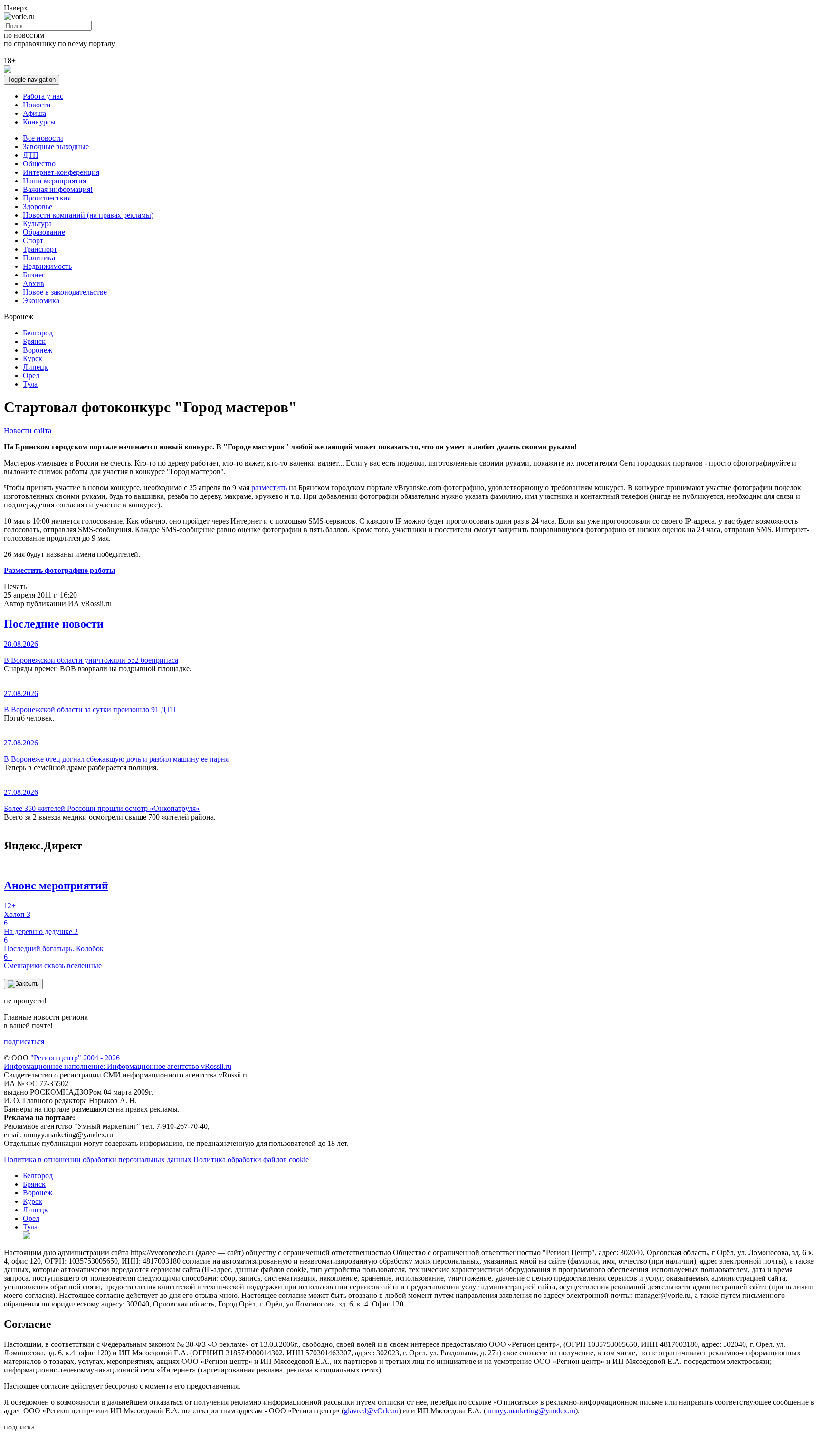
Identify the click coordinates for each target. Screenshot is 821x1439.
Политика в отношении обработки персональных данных (97, 1159)
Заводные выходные (56, 147)
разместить (269, 488)
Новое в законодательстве (65, 292)
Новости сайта (27, 431)
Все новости (43, 138)
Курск (32, 358)
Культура (37, 223)
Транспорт (40, 249)
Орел (31, 376)
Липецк (35, 367)
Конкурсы (39, 122)
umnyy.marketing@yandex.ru (530, 1411)
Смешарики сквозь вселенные (53, 961)
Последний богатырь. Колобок (54, 944)
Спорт (33, 241)
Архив (33, 283)
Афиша (34, 113)
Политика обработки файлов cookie (251, 1159)
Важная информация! (58, 189)
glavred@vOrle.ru (371, 1411)
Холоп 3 (17, 910)
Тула (30, 384)
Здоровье (37, 206)
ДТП (30, 155)
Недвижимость (47, 266)
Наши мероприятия (54, 181)
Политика (39, 258)
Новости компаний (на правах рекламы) (88, 215)
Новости (37, 105)
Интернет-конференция (61, 172)
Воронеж (37, 350)
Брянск (34, 341)
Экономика (41, 300)
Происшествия (47, 198)
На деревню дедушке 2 (41, 927)
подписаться (24, 1042)
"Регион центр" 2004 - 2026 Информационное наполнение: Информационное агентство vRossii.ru (117, 1062)
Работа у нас (43, 96)
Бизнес (34, 275)
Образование (44, 232)
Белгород (38, 333)
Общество (39, 164)
